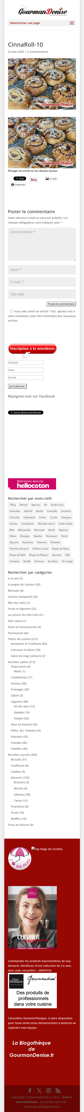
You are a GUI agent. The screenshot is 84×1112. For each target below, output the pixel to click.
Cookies (16, 771)
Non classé (15, 621)
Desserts (16, 777)
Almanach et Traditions (26, 644)
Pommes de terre (19, 548)
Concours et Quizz (23, 650)
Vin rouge (67, 561)
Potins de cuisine (19, 639)
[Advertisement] (32, 446)
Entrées (16, 683)
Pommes (55, 542)
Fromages (17, 689)
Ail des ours (57, 504)
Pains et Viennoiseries (22, 627)
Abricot (24, 504)
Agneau (35, 504)
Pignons (14, 542)
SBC (67, 555)
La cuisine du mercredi (23, 615)
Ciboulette (29, 517)
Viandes (16, 743)
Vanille (27, 561)
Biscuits (16, 759)
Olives (13, 536)
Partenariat (15, 633)
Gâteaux (19, 794)
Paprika (38, 536)
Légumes (17, 701)
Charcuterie (18, 666)
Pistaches (27, 542)
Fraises (13, 523)
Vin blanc (53, 561)
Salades (19, 712)
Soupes (18, 718)
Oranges (25, 536)
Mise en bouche (21, 724)
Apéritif (28, 511)
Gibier (15, 695)
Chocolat (15, 517)
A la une (13, 578)
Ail (45, 504)
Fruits (14, 812)
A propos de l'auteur (21, 584)
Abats (17, 671)
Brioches (19, 782)
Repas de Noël (17, 555)
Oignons (63, 530)
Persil (64, 536)
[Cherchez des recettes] (47, 849)
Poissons (16, 736)
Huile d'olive (65, 523)
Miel (12, 530)
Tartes (18, 800)
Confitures (18, 765)
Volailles (16, 748)
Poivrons (42, 542)
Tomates (14, 561)
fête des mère (17, 603)
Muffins (16, 819)
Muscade (39, 530)
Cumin (53, 517)
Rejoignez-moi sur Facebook (31, 396)
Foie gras (66, 517)
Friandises (17, 806)
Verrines (39, 561)
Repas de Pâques (38, 555)
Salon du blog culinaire (26, 656)
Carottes (66, 511)
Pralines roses (40, 548)
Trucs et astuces (18, 825)
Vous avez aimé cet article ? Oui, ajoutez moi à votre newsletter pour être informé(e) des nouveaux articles (42, 316)
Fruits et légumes (19, 609)
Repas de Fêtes (60, 548)
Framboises (27, 523)
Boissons (14, 590)
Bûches (18, 788)
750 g (13, 504)
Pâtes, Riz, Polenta (23, 730)
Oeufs (51, 530)
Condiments (19, 677)
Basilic (39, 511)
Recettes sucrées (19, 755)
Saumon (57, 555)
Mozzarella (24, 530)
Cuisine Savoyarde (20, 597)
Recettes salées (18, 662)
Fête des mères (46, 523)
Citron (42, 517)
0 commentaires (37, 52)
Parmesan (51, 536)
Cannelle (52, 511)
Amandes (15, 511)
